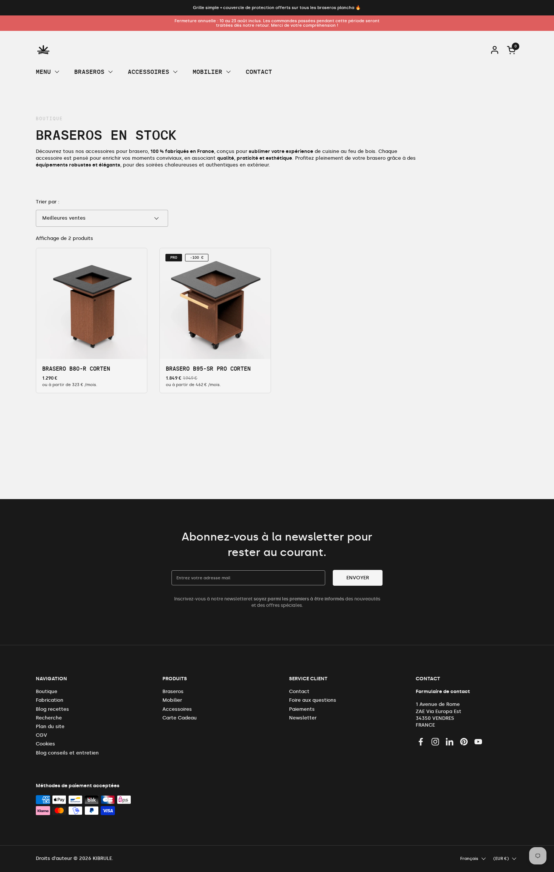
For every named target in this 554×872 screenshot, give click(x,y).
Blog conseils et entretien (67, 753)
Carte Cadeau (179, 718)
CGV (41, 735)
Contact (299, 691)
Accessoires (177, 709)
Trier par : (48, 202)
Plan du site (50, 726)
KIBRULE (102, 858)
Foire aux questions (312, 700)
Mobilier (172, 700)
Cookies (45, 744)
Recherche (49, 718)
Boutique (46, 691)
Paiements (302, 709)
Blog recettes (52, 709)
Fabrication (49, 700)
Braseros (173, 691)
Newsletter (303, 718)
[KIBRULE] (43, 49)
